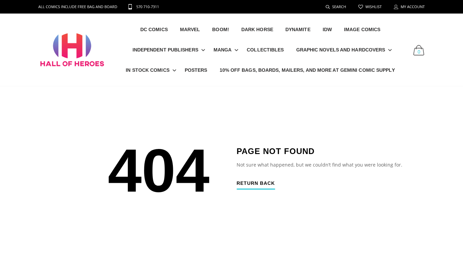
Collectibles (265, 49)
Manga (223, 49)
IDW (327, 29)
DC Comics (154, 29)
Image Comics (362, 29)
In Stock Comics (147, 70)
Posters (196, 70)
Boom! (220, 29)
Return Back (256, 183)
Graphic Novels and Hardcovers (340, 49)
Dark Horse (257, 29)
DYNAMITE (297, 29)
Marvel (190, 29)
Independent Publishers (165, 49)
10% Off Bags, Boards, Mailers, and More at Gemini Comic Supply (307, 70)
